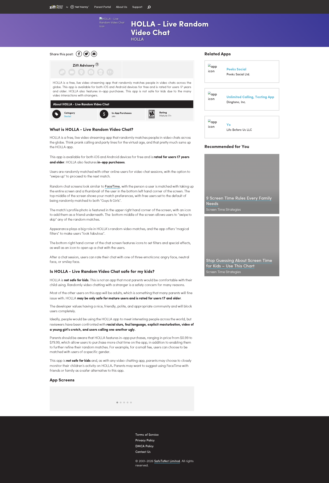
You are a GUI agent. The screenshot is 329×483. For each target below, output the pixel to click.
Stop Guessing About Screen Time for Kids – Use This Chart (239, 263)
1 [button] (117, 402)
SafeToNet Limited (167, 461)
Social (67, 116)
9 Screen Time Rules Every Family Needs (239, 200)
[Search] (149, 7)
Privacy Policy (145, 440)
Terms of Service (147, 434)
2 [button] (120, 402)
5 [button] (131, 402)
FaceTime (112, 186)
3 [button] (124, 402)
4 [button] (127, 402)
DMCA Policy (144, 446)
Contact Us (143, 451)
